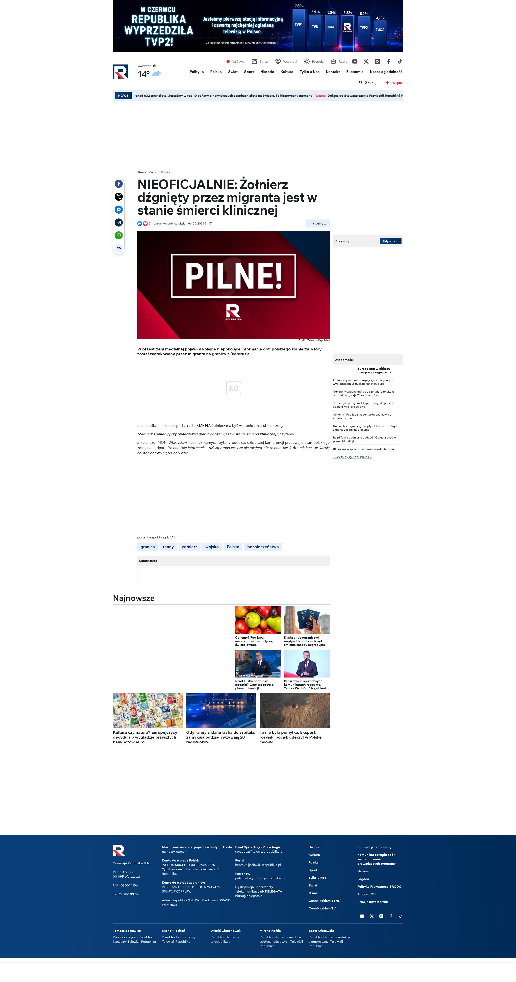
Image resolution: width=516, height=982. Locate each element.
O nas (313, 893)
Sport (249, 71)
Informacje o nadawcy (374, 847)
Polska (216, 71)
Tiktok (400, 60)
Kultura (287, 71)
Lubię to (321, 223)
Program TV (366, 894)
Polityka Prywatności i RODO (379, 886)
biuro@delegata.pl (249, 896)
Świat (233, 71)
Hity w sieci (390, 241)
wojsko (212, 546)
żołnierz (189, 546)
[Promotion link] (258, 26)
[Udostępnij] (119, 184)
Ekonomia (354, 71)
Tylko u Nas (309, 71)
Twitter (366, 60)
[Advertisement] (258, 135)
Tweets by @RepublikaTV (352, 457)
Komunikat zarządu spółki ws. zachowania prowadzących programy (377, 859)
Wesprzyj (290, 61)
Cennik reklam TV (322, 908)
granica (147, 546)
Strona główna (147, 172)
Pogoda (318, 61)
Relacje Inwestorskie (373, 902)
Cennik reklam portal (324, 901)
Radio (343, 61)
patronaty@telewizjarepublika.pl (259, 878)
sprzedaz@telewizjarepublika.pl (259, 851)
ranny (168, 546)
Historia (267, 71)
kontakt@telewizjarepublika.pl (258, 865)
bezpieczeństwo (263, 546)
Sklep (264, 61)
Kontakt (333, 71)
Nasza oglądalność (386, 71)
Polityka (197, 71)
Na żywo (238, 61)
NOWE (123, 96)
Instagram (377, 60)
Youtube (355, 60)
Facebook (388, 60)
